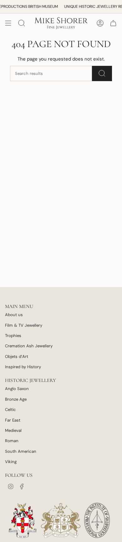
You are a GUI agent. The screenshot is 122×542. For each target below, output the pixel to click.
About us (14, 314)
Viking (11, 461)
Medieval (13, 430)
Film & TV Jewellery (23, 325)
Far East (12, 420)
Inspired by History (23, 366)
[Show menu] (8, 23)
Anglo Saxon (17, 388)
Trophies (13, 335)
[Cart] (113, 23)
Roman (11, 440)
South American (20, 451)
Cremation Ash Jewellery (29, 346)
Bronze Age (16, 399)
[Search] (102, 73)
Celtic (10, 409)
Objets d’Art (16, 356)
